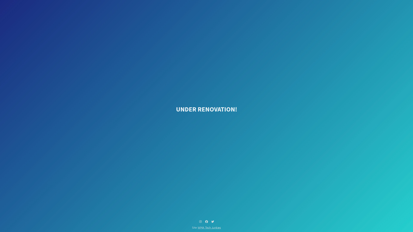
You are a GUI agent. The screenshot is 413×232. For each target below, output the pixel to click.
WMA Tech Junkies (209, 227)
